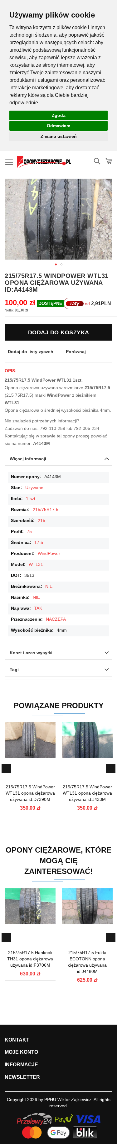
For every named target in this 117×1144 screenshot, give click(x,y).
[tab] (58, 459)
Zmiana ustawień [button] (59, 136)
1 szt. (31, 498)
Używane (34, 487)
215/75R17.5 (45, 509)
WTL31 (36, 564)
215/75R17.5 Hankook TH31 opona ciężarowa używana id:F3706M (30, 959)
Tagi (14, 669)
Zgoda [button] (59, 115)
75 (29, 531)
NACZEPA (56, 619)
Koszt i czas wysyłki (31, 652)
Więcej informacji (28, 458)
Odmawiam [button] (58, 125)
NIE (48, 586)
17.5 (38, 542)
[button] (99, 219)
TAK (38, 608)
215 (41, 520)
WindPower (49, 553)
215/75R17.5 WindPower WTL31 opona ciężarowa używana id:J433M (87, 793)
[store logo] (44, 162)
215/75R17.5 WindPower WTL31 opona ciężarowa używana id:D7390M (30, 793)
